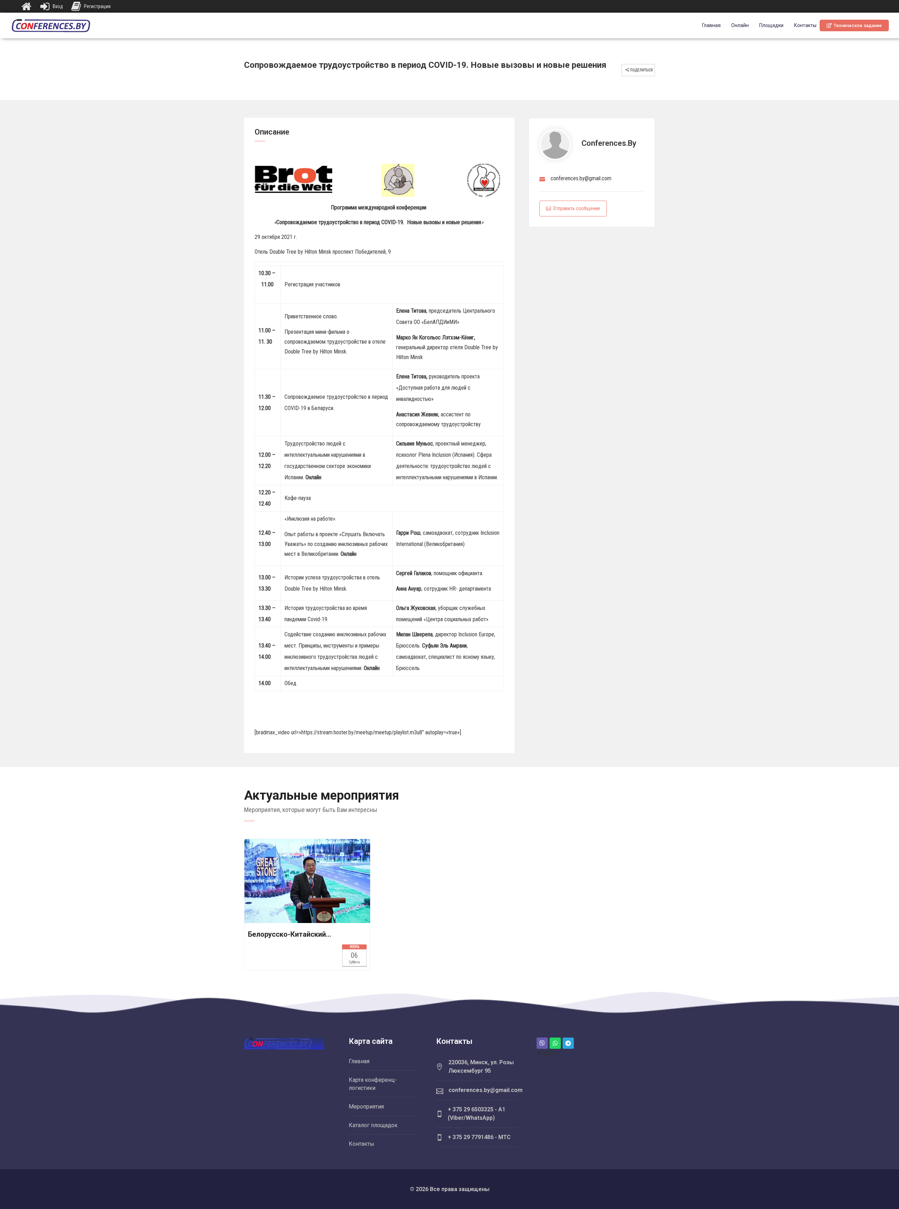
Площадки (771, 25)
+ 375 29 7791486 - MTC (479, 1137)
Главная (711, 25)
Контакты (805, 25)
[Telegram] (568, 1043)
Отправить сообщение (576, 208)
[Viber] (542, 1043)
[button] (854, 25)
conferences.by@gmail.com (581, 178)
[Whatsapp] (555, 1043)
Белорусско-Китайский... (289, 934)
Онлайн (740, 25)
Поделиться (641, 70)
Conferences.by (609, 143)
